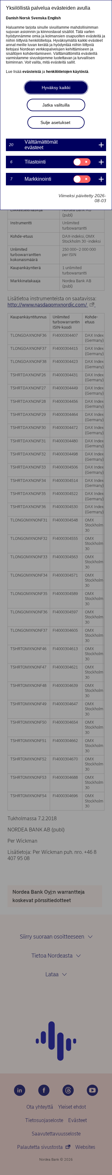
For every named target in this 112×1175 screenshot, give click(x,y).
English (54, 18)
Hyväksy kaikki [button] (56, 87)
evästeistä (31, 71)
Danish (12, 18)
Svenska (39, 18)
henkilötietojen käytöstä (67, 71)
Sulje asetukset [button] (55, 122)
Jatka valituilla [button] (56, 104)
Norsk (24, 18)
